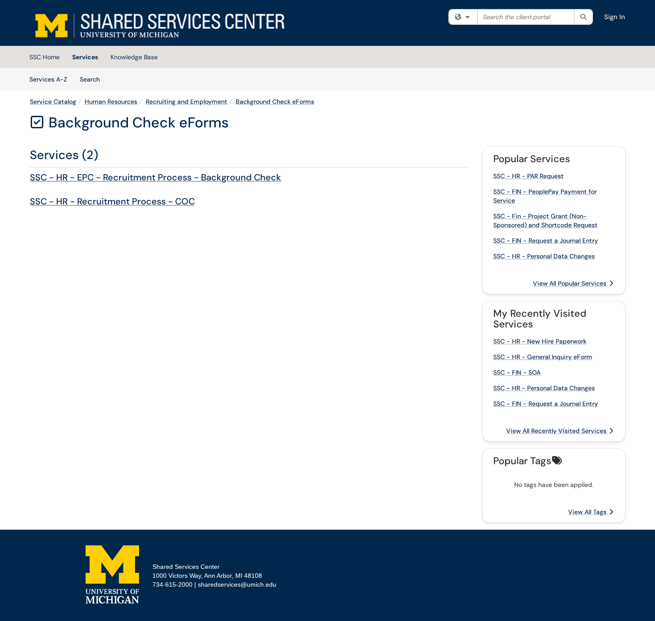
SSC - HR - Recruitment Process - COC (112, 201)
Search (93, 79)
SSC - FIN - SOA (516, 372)
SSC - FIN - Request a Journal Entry (545, 241)
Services (85, 57)
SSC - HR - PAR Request (528, 176)
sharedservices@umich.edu (237, 584)
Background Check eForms (275, 102)
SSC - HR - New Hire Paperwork (539, 341)
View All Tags (588, 512)
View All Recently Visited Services (557, 431)
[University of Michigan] (112, 574)
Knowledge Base (134, 57)
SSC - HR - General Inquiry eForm (542, 357)
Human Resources (111, 102)
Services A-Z (48, 79)
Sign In (614, 16)
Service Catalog (53, 102)
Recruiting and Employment (186, 102)
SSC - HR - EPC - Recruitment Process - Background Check (155, 177)
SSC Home (44, 57)
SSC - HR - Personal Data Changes (544, 256)
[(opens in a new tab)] (159, 25)
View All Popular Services (570, 283)
